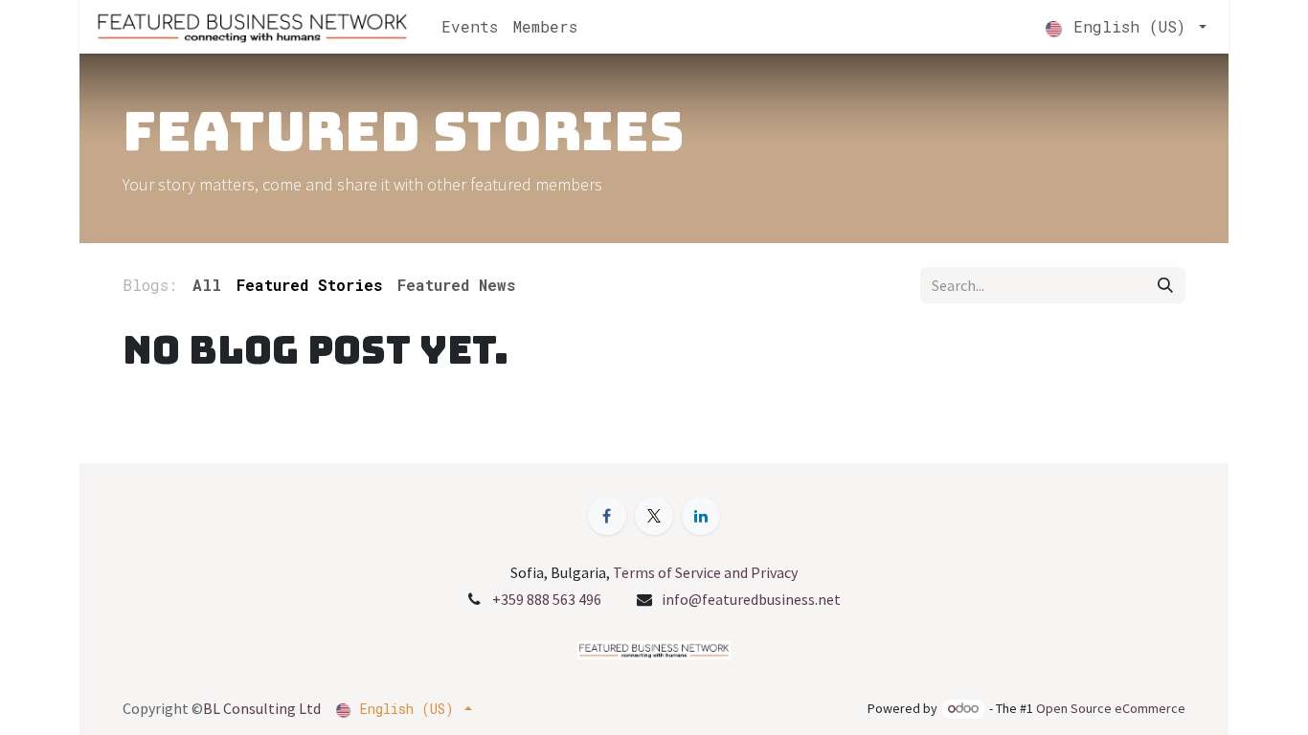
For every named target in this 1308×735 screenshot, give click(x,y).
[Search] (1165, 285)
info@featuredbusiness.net (751, 599)
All (206, 285)
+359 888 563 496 (546, 599)
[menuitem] (470, 27)
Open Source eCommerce (1110, 708)
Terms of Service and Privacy (705, 572)
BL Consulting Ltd (262, 708)
